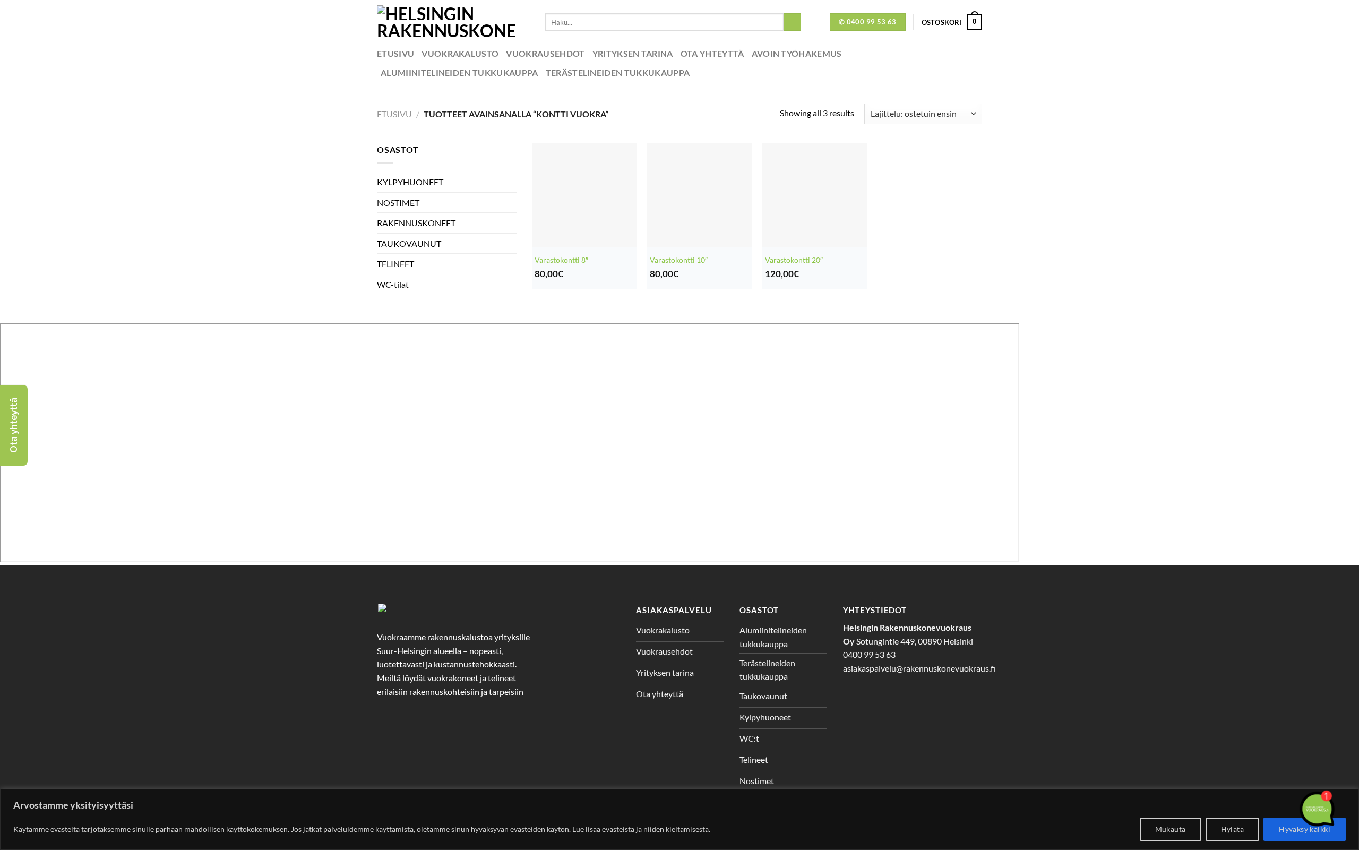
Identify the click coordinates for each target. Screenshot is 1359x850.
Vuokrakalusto (460, 53)
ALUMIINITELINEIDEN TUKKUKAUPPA (459, 72)
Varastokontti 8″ (561, 259)
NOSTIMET (398, 203)
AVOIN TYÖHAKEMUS (797, 53)
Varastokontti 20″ (794, 259)
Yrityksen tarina (632, 53)
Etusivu (395, 53)
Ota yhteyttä (712, 53)
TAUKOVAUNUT (409, 243)
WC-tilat (393, 284)
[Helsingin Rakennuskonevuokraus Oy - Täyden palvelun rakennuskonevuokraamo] (453, 22)
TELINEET (395, 264)
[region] (679, 819)
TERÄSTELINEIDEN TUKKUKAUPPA (618, 72)
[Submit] (792, 22)
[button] (14, 425)
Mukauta (1170, 829)
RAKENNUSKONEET (416, 223)
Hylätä (1232, 829)
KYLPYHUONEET (410, 182)
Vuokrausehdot (545, 53)
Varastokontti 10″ (679, 259)
